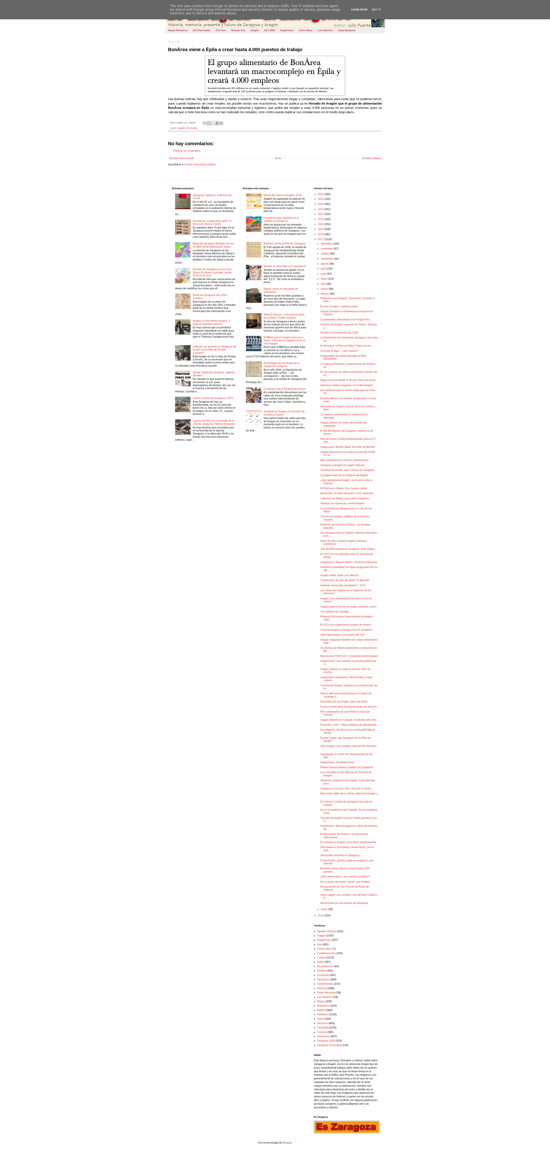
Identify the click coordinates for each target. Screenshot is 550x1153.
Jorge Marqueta (346, 30)
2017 (321, 239)
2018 (321, 234)
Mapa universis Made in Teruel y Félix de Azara (347, 380)
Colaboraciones (326, 953)
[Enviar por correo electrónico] (205, 123)
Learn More (359, 9)
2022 (321, 214)
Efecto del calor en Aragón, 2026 (283, 195)
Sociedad (322, 1027)
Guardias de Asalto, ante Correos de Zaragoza (347, 470)
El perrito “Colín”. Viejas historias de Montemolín (348, 724)
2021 (321, 219)
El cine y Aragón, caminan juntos (339, 306)
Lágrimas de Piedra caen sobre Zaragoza (344, 498)
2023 (321, 209)
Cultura (321, 957)
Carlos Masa (305, 30)
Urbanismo (323, 1036)
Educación (323, 979)
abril (324, 283)
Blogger (287, 1142)
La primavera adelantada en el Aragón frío (345, 319)
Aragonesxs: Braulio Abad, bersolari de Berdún (347, 446)
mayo (324, 278)
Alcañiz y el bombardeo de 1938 (339, 332)
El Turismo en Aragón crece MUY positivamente (348, 842)
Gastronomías (325, 983)
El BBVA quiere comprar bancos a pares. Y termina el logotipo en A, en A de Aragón (285, 340)
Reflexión (322, 1014)
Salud (320, 1018)
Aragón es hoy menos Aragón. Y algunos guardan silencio (211, 322)
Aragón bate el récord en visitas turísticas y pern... (349, 606)
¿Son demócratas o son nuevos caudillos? (345, 876)
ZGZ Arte (220, 30)
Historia (321, 988)
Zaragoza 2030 (326, 1040)
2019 (321, 229)
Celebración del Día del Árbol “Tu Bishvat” (345, 580)
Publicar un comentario (186, 150)
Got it (376, 9)
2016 (321, 915)
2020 (321, 224)
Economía (191, 128)
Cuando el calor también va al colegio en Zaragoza (281, 219)
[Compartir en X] (213, 123)
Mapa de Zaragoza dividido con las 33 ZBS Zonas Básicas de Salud (213, 245)
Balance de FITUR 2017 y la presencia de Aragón (349, 656)
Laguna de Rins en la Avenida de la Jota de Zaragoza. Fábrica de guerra (214, 422)
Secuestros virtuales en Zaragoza (339, 855)
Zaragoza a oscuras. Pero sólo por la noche (345, 788)
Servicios (322, 1023)
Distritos (322, 970)
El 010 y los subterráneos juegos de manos (345, 624)
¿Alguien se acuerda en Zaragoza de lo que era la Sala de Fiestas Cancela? (214, 349)
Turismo (322, 1032)
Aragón (255, 30)
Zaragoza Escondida (329, 1045)
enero (324, 909)
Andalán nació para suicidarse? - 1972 (343, 585)
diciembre (327, 243)
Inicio (278, 158)
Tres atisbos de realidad (334, 611)
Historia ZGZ (238, 30)
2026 (321, 194)
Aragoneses (286, 30)
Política (321, 1010)
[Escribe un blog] (209, 123)
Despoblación (325, 966)
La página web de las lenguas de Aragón (344, 475)
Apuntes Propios (326, 931)
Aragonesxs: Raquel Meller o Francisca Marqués (348, 562)
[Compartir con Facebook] (217, 123)
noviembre (327, 248)
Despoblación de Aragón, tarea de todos (343, 701)
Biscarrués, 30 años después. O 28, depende (346, 493)
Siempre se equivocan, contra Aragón (342, 503)
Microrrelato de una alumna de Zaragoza (344, 903)
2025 (321, 199)
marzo (325, 288)
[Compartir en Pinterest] (221, 123)
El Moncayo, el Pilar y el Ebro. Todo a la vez (345, 345)
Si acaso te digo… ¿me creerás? (339, 350)
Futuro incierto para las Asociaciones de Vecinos (348, 706)
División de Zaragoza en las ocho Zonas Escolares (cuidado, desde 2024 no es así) (212, 272)
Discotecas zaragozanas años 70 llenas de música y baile (212, 222)
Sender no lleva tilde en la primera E (285, 266)
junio (324, 273)
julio (323, 268)
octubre (325, 253)
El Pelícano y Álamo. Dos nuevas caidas (343, 488)
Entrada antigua (371, 158)
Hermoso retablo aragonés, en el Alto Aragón (346, 385)
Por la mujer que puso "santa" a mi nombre (345, 881)
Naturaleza (323, 1005)
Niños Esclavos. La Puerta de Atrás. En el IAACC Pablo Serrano (284, 316)
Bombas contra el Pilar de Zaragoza (285, 243)
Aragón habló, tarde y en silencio (339, 575)
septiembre (328, 258)
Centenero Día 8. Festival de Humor (285, 388)
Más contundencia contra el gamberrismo (344, 460)
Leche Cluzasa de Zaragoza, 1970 (213, 398)
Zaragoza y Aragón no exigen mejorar (342, 465)
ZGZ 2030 (269, 30)
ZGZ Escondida (201, 30)
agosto (325, 263)
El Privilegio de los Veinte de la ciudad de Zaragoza (282, 365)
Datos (320, 961)
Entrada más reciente (181, 158)
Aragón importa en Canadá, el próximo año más (348, 719)
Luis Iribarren (325, 30)
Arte (319, 944)
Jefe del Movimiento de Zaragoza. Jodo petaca (347, 548)
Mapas (321, 1001)
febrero (325, 293)
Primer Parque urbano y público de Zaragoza (346, 767)
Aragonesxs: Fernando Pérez (337, 762)
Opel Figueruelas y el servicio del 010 (342, 634)
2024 (321, 204)
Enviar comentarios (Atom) (200, 164)
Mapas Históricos (178, 30)
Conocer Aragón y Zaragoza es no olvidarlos (346, 629)
